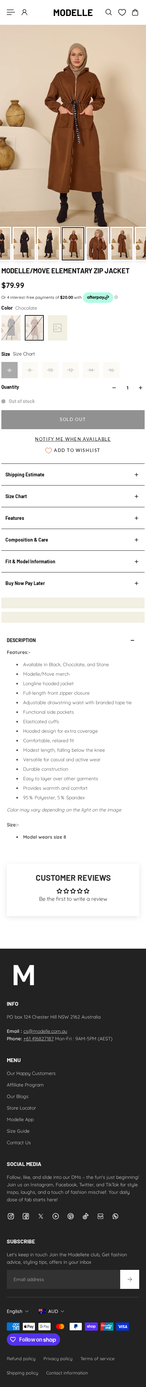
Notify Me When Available (73, 439)
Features (14, 518)
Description (21, 640)
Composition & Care (26, 540)
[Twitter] (40, 1216)
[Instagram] (10, 1216)
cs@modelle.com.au (45, 1031)
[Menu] (11, 12)
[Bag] (135, 12)
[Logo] (73, 12)
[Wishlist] (121, 12)
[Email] (100, 1216)
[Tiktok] (85, 1216)
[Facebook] (25, 1216)
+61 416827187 (38, 1039)
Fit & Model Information (30, 561)
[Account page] (24, 12)
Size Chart (16, 496)
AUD (53, 1311)
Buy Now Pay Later (25, 583)
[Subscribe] (129, 1279)
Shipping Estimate (24, 474)
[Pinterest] (70, 1216)
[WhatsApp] (115, 1216)
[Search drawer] (108, 12)
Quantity (10, 387)
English (14, 1311)
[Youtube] (55, 1216)
